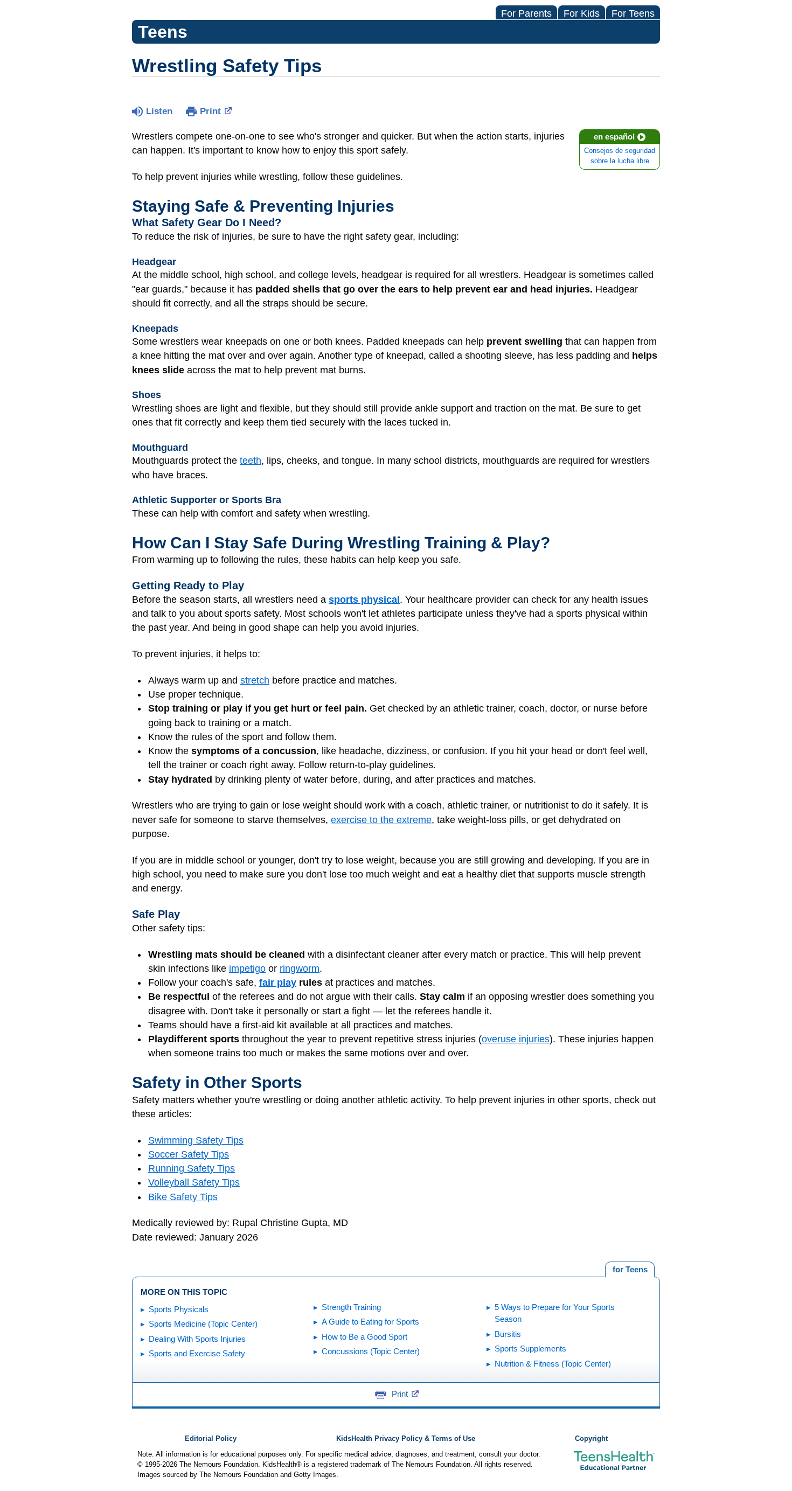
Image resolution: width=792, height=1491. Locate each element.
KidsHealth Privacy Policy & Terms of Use (405, 1439)
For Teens (633, 13)
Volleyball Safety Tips (194, 1182)
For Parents (526, 13)
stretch (254, 680)
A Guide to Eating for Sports (370, 1321)
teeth (250, 460)
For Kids (582, 13)
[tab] (630, 1270)
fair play (277, 982)
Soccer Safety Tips (188, 1154)
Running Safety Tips (191, 1168)
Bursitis (508, 1334)
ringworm (299, 968)
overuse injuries (516, 1039)
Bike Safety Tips (183, 1197)
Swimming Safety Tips (196, 1140)
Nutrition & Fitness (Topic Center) (553, 1363)
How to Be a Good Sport (364, 1336)
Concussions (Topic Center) (371, 1351)
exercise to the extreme (381, 819)
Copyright (591, 1439)
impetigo (247, 968)
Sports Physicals (179, 1309)
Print (210, 111)
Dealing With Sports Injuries (197, 1338)
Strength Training (351, 1307)
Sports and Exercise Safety (197, 1353)
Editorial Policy (211, 1439)
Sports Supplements (530, 1348)
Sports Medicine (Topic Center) (203, 1323)
